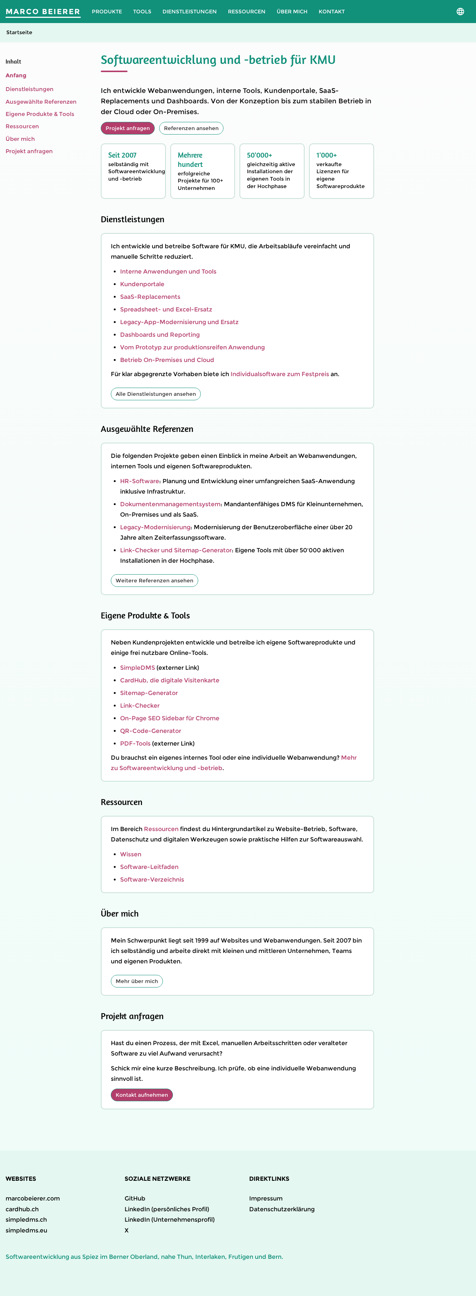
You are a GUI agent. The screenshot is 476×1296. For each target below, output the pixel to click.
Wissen (130, 854)
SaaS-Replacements (150, 296)
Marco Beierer (43, 11)
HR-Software (139, 481)
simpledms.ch (26, 1219)
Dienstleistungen (190, 11)
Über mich (292, 11)
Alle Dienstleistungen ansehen (156, 394)
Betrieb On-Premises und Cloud (167, 359)
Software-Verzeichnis (152, 879)
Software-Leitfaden (149, 866)
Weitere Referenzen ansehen (154, 580)
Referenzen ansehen (191, 128)
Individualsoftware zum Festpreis (280, 374)
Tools (142, 11)
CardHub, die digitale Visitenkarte (169, 680)
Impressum (266, 1198)
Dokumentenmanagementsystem (170, 504)
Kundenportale (142, 284)
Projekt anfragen (29, 151)
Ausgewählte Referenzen (41, 101)
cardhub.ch (22, 1209)
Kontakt (332, 11)
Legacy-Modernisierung (155, 527)
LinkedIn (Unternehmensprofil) (170, 1219)
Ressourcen (247, 11)
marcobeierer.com (33, 1198)
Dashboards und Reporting (160, 334)
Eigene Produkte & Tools (40, 113)
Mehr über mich (137, 981)
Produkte (107, 11)
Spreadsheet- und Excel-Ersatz (166, 309)
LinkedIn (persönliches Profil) (167, 1209)
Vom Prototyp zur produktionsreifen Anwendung (192, 347)
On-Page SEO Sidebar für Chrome (169, 718)
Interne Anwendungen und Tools (168, 271)
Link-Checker (140, 705)
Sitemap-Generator (149, 693)
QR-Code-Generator (150, 730)
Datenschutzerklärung (282, 1209)
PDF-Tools (135, 743)
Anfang (16, 75)
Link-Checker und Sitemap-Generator (176, 550)
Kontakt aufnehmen (142, 1095)
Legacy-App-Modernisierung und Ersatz (179, 322)
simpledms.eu (26, 1230)
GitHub (135, 1198)
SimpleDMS (137, 667)
